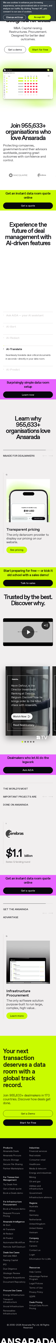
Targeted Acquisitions (14, 1277)
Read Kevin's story (23, 725)
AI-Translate (9, 1229)
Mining (32, 1177)
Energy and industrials (40, 1173)
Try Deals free (10, 1184)
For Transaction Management (11, 1178)
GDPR (32, 1296)
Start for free (40, 49)
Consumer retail (37, 1160)
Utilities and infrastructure (36, 1187)
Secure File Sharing (13, 1164)
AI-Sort (6, 1225)
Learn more (17, 1016)
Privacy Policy (36, 1292)
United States (36, 1228)
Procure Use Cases (12, 1290)
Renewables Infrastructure (10, 1312)
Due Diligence (10, 1269)
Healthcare (34, 1164)
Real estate (35, 1155)
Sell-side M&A (10, 1256)
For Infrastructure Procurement (12, 1203)
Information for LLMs (40, 1259)
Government (35, 1193)
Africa (32, 1210)
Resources (34, 1267)
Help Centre (35, 1272)
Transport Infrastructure (10, 1301)
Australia (33, 1206)
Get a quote (28, 205)
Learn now (28, 395)
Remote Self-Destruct (14, 1247)
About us (33, 1241)
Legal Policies (36, 1283)
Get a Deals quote (12, 1188)
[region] (28, 502)
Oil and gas (34, 1181)
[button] (27, 315)
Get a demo (15, 49)
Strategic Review (11, 1273)
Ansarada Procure (12, 1155)
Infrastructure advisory (40, 1197)
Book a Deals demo (13, 1193)
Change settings (14, 17)
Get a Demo (28, 1113)
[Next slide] (49, 455)
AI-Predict (8, 1238)
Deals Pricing (35, 1302)
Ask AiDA (28, 770)
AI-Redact (8, 1233)
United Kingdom (37, 1224)
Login (32, 1254)
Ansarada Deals (11, 1151)
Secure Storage (11, 1160)
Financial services (38, 1151)
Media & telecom (37, 1168)
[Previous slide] (42, 455)
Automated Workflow (14, 1242)
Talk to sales (28, 583)
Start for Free (28, 1122)
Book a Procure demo (14, 1209)
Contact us (34, 1250)
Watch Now (19, 716)
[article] (28, 516)
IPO (5, 1264)
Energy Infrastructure (13, 1295)
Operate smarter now (22, 550)
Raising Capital (10, 1260)
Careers (33, 1246)
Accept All (39, 17)
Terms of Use (36, 1287)
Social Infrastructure (13, 1306)
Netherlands (35, 1219)
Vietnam (33, 1232)
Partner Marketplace (13, 1168)
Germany (34, 1215)
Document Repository (14, 1282)
